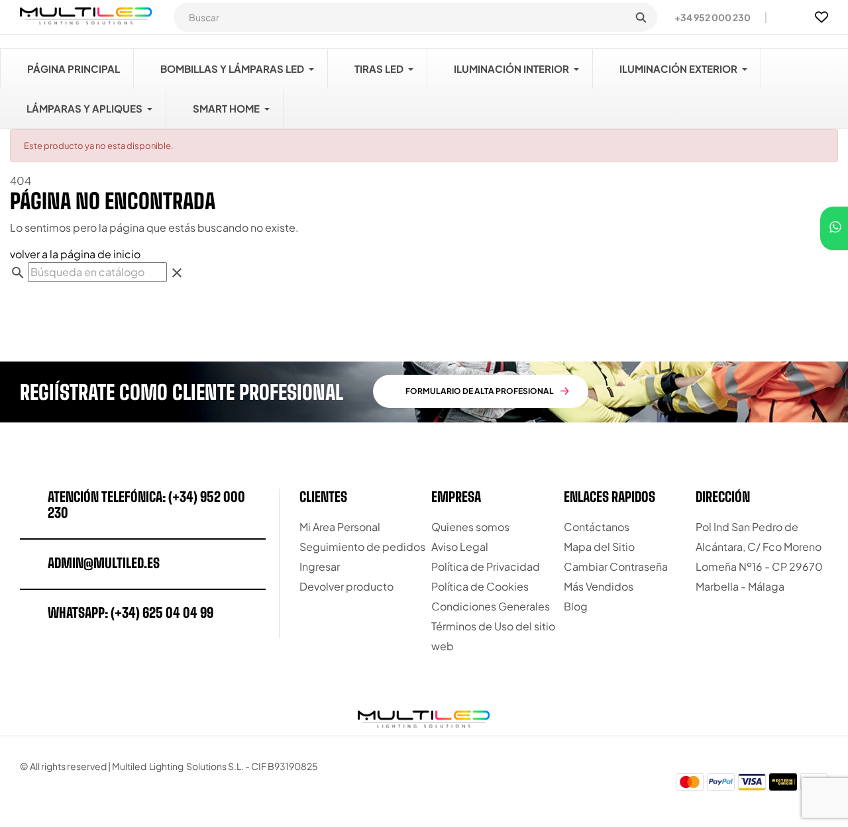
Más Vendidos (598, 586)
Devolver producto (346, 586)
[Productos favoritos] (821, 17)
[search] (640, 17)
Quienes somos (470, 527)
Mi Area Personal (339, 527)
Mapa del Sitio (599, 547)
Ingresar (319, 566)
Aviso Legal (459, 547)
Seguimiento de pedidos (362, 547)
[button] (707, 17)
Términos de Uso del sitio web (493, 636)
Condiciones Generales (490, 606)
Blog (576, 606)
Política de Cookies (480, 586)
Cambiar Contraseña (616, 566)
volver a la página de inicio (75, 254)
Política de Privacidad (485, 566)
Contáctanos (596, 527)
